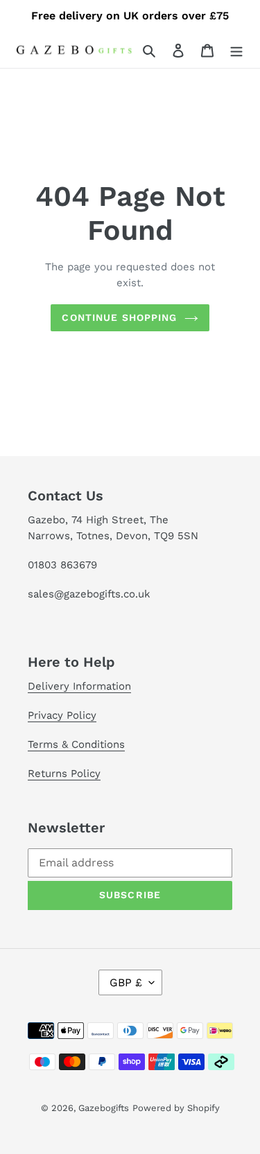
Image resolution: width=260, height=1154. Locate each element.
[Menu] (236, 50)
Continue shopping (119, 317)
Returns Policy (64, 773)
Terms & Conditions (76, 744)
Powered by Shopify (176, 1108)
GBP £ (126, 982)
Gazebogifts (103, 1108)
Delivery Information (79, 686)
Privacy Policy (62, 715)
